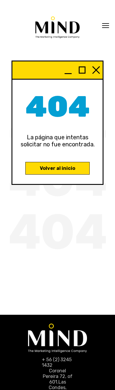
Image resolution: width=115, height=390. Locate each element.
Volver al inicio (57, 168)
